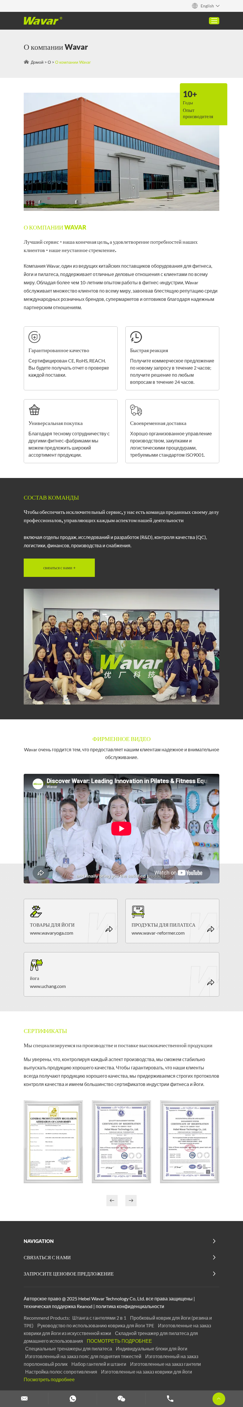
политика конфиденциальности (130, 1306)
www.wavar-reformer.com (158, 933)
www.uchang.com (48, 986)
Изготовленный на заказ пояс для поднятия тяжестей (83, 1356)
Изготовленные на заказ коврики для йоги (146, 1371)
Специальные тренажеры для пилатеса (69, 1348)
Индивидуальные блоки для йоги (151, 1348)
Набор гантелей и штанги (99, 1364)
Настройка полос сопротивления (61, 1371)
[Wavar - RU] (43, 21)
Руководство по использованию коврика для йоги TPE (96, 1325)
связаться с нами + (59, 567)
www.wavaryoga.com (51, 933)
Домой (37, 62)
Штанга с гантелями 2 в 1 (99, 1318)
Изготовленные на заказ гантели (165, 1364)
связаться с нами (47, 1257)
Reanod (84, 1306)
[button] (131, 1200)
